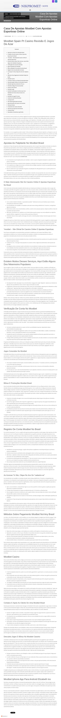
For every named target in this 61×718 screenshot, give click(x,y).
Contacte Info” (11, 99)
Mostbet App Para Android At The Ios (16, 84)
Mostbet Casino (11, 78)
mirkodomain (8, 36)
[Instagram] (53, 1)
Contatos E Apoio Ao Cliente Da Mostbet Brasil (18, 80)
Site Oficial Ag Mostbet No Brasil (15, 101)
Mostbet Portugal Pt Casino (14, 96)
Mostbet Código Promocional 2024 (15, 85)
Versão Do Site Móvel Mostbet (14, 98)
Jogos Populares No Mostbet (14, 66)
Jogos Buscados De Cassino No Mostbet (16, 103)
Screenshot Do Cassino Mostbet (15, 106)
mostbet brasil (24, 156)
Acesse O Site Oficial (12, 87)
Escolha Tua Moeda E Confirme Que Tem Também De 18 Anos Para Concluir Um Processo (17, 92)
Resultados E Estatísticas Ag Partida (15, 112)
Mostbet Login (11, 89)
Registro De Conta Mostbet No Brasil (16, 70)
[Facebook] (56, 1)
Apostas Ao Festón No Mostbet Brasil (16, 52)
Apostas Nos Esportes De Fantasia (15, 108)
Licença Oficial (11, 110)
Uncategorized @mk (37, 36)
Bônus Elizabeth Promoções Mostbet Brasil (17, 68)
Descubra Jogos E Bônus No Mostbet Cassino (18, 82)
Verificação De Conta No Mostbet (15, 64)
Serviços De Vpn (11, 105)
